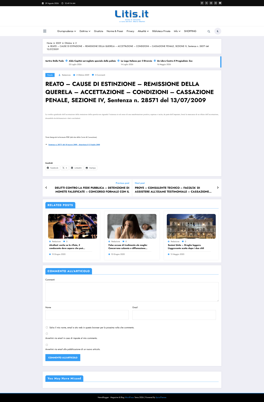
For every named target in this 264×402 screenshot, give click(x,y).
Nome (48, 307)
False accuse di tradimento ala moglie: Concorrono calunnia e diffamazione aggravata (127, 247)
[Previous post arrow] (46, 188)
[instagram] (215, 3)
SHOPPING (190, 31)
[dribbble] (211, 3)
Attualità (142, 31)
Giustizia (98, 31)
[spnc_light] (217, 31)
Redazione (66, 75)
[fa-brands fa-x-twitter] (206, 3)
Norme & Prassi (115, 31)
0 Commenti (100, 75)
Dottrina (84, 31)
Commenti (50, 279)
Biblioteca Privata (161, 31)
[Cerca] (208, 31)
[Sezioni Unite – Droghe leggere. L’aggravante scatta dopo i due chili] (191, 226)
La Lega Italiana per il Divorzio (132, 60)
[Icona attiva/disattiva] (45, 31)
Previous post (122, 183)
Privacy (130, 31)
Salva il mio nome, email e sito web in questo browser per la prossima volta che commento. (92, 327)
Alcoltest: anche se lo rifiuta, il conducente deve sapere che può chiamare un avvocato (66, 247)
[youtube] (220, 3)
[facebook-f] (202, 3)
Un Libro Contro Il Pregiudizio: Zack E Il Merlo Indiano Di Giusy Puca (188, 60)
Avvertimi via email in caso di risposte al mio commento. (71, 338)
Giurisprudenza (65, 31)
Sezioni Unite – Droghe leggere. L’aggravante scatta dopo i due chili (186, 247)
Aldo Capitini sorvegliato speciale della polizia (88, 60)
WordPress (129, 397)
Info (176, 31)
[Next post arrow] (218, 188)
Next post (140, 183)
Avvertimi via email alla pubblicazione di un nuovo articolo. (72, 349)
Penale (50, 75)
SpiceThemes (161, 397)
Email (135, 307)
